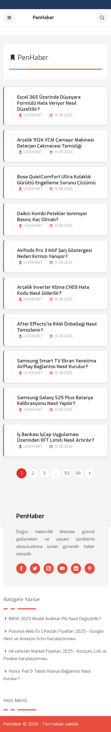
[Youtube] (62, 568)
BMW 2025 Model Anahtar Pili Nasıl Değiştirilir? (55, 619)
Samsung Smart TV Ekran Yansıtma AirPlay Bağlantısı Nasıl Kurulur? (56, 364)
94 (78, 473)
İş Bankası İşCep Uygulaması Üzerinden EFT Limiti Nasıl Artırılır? (55, 437)
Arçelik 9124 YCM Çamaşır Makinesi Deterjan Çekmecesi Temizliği (55, 143)
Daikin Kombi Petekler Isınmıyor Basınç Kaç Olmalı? (52, 217)
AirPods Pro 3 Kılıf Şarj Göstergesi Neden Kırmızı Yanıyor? (54, 253)
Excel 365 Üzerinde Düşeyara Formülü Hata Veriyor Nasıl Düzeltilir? (49, 103)
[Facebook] (21, 568)
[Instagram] (49, 568)
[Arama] (102, 17)
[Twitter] (35, 568)
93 (66, 473)
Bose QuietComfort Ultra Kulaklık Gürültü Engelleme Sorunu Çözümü (56, 180)
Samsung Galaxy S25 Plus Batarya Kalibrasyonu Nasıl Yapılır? (55, 401)
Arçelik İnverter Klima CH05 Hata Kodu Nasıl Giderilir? (53, 290)
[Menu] (9, 17)
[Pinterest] (90, 568)
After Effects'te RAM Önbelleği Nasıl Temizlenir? (57, 327)
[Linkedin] (76, 568)
